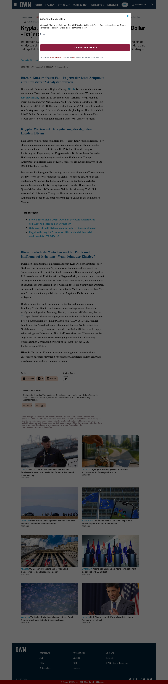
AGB (73, 57)
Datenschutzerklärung (57, 57)
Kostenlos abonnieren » (85, 47)
